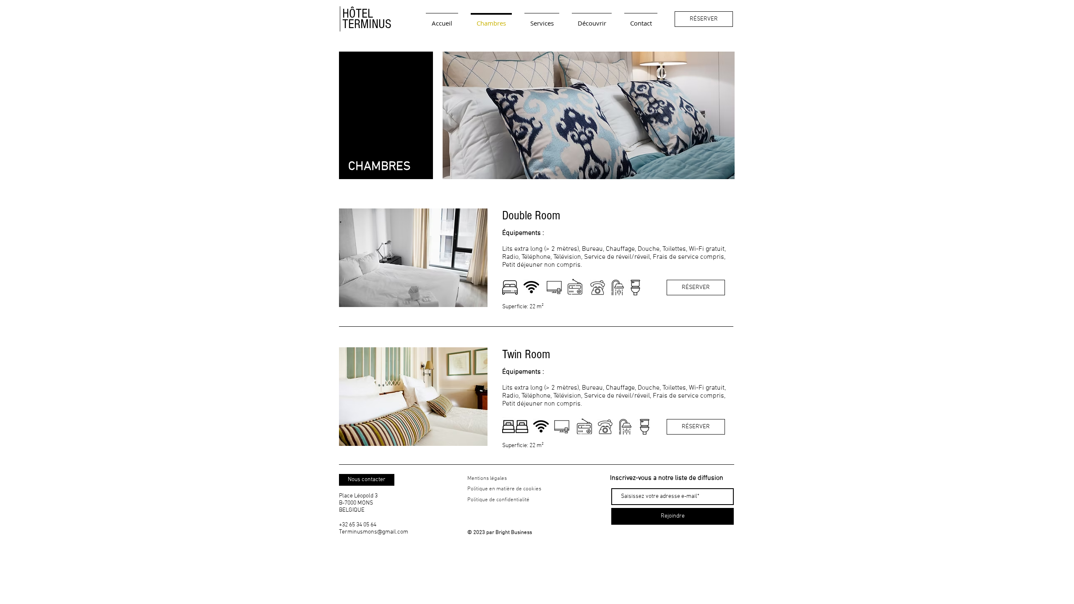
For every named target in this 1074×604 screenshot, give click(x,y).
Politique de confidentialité (498, 500)
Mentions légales (487, 478)
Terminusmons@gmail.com (373, 532)
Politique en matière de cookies (504, 489)
